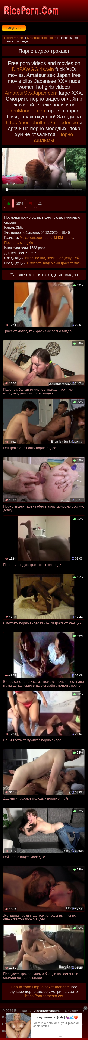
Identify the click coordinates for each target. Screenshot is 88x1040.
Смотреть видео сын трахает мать (54, 263)
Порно (38, 987)
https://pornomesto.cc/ (44, 996)
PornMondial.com (27, 110)
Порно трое (21, 987)
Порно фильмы (53, 137)
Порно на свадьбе (18, 243)
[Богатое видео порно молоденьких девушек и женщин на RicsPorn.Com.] (31, 10)
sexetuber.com (57, 987)
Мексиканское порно (36, 237)
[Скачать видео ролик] (40, 203)
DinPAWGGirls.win (33, 69)
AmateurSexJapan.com (31, 93)
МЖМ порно (63, 237)
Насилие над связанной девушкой (52, 258)
